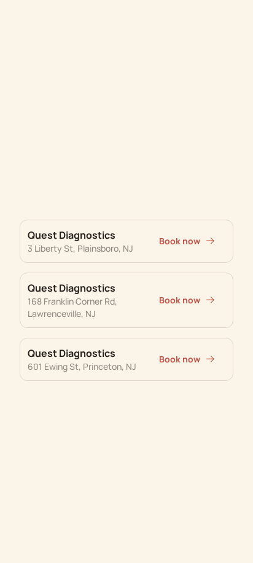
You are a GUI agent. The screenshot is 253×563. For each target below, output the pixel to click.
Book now (179, 241)
